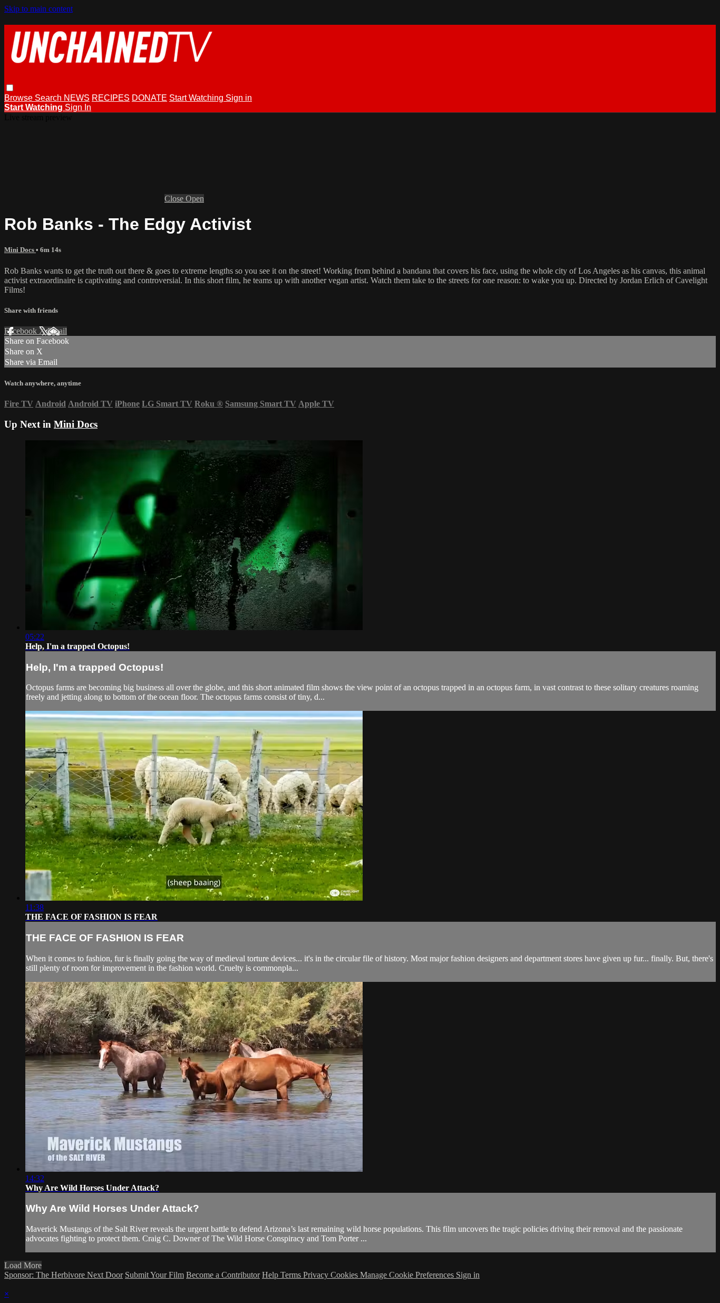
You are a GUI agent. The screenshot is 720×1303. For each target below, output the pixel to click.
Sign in (239, 97)
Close (175, 198)
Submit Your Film (154, 1274)
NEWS (77, 97)
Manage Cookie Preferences (408, 1274)
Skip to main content (38, 8)
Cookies (345, 1274)
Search (49, 97)
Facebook (21, 330)
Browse (19, 97)
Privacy (316, 1274)
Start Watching (197, 97)
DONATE (149, 97)
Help (271, 1274)
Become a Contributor (223, 1274)
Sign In (78, 107)
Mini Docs (20, 250)
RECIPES (111, 97)
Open (195, 198)
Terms (291, 1274)
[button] (9, 87)
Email (57, 330)
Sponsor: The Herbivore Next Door (63, 1274)
